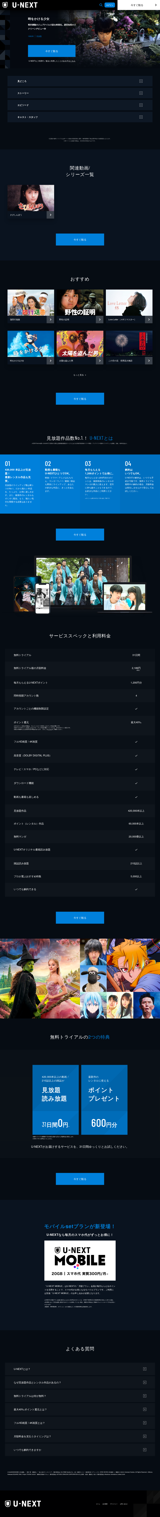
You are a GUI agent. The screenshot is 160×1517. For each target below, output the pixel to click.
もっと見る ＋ (80, 374)
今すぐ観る (137, 5)
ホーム (98, 1504)
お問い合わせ (124, 1504)
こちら (72, 61)
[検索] (101, 4)
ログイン (109, 5)
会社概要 (105, 1504)
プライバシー (114, 1504)
